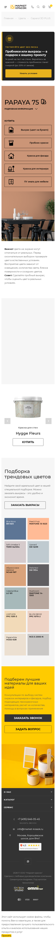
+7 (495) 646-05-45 (29, 819)
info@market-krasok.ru (30, 829)
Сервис (8, 807)
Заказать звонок (28, 718)
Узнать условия (28, 73)
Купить (28, 442)
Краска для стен (28, 427)
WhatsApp (28, 861)
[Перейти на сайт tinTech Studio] (18, 891)
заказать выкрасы (25, 505)
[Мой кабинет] (43, 7)
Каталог (9, 799)
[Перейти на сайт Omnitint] (34, 891)
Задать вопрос (28, 729)
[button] (7, 421)
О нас (7, 792)
